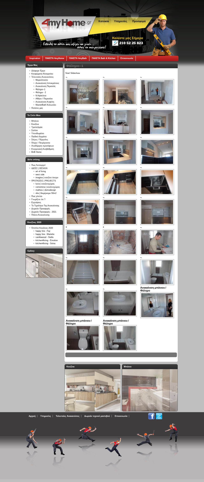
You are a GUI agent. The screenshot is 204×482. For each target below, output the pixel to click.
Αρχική (32, 416)
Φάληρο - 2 (41, 92)
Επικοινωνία (126, 58)
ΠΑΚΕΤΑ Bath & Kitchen (103, 58)
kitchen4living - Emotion (47, 240)
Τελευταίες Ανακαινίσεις (42, 77)
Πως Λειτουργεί (38, 165)
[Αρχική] (64, 40)
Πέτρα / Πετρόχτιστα (40, 143)
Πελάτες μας (37, 108)
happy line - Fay (43, 231)
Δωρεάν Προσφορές (40, 208)
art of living (41, 171)
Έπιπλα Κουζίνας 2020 (42, 228)
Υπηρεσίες (120, 21)
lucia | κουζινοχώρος (45, 184)
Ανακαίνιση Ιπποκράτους (47, 83)
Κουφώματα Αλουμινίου (42, 74)
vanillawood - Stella (44, 237)
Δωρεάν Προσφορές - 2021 (43, 212)
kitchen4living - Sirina (45, 243)
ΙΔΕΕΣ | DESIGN (39, 168)
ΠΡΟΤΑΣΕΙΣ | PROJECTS (43, 181)
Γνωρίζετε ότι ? (38, 199)
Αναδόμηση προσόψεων (42, 146)
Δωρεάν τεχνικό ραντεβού (97, 416)
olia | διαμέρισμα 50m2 (46, 193)
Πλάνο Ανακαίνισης (40, 215)
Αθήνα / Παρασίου (44, 98)
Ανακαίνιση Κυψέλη (45, 102)
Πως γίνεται (36, 196)
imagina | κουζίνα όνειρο (47, 177)
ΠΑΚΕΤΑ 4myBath (78, 58)
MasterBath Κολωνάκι (46, 105)
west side (40, 174)
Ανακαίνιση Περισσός (45, 86)
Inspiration (34, 58)
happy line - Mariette (45, 234)
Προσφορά (139, 21)
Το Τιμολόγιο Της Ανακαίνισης (45, 205)
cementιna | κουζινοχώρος (48, 187)
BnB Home (36, 152)
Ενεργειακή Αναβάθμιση (42, 149)
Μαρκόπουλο (42, 80)
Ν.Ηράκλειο (41, 95)
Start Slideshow (72, 73)
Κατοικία (103, 21)
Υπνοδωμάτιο (37, 133)
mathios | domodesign (46, 190)
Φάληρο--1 (40, 89)
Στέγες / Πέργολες (39, 139)
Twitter (159, 416)
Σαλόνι (34, 130)
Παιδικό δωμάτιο (39, 136)
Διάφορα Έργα (38, 71)
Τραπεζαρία (36, 127)
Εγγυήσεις (36, 202)
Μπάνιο (35, 121)
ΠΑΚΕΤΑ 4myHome (54, 58)
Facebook (151, 416)
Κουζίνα (35, 124)
